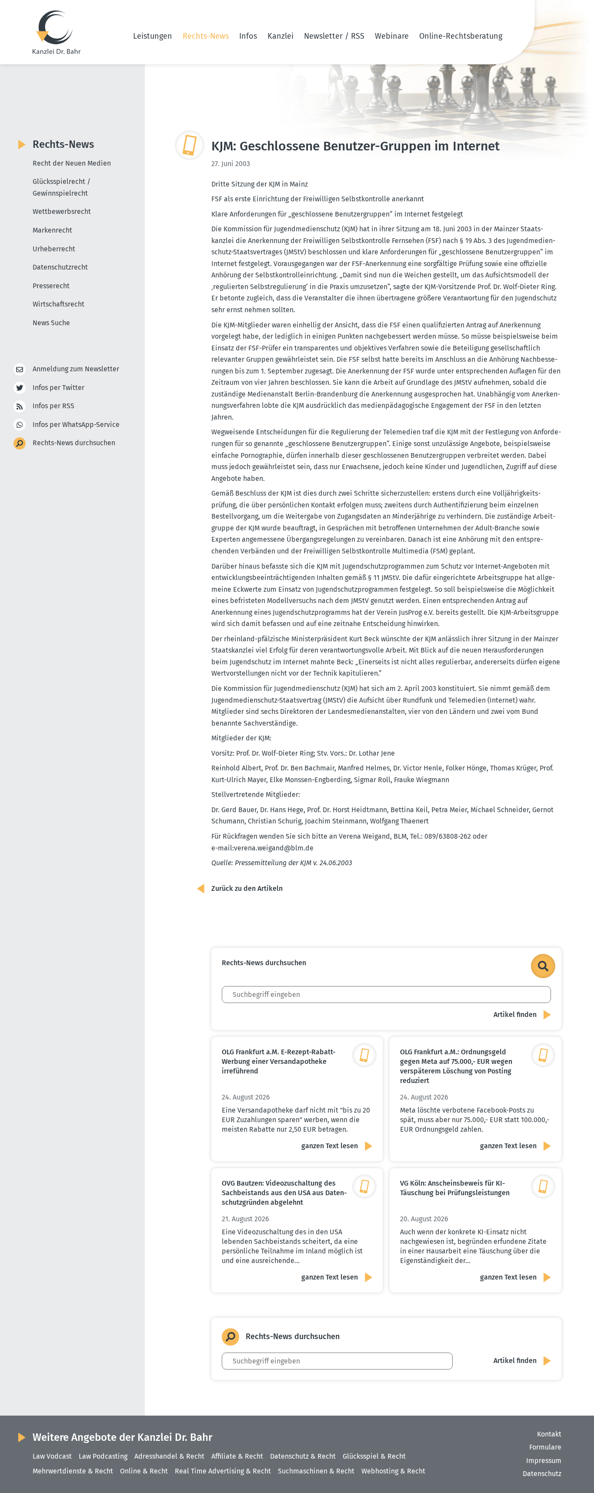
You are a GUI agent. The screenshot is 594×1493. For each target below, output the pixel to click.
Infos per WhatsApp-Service (76, 424)
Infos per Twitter (58, 387)
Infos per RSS (53, 406)
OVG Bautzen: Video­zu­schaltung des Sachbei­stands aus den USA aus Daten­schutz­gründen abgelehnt (284, 1192)
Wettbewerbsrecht (62, 211)
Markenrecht (52, 230)
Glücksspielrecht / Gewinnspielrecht (61, 187)
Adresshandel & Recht (169, 1456)
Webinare (392, 36)
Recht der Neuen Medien (72, 163)
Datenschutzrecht (60, 267)
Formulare (545, 1447)
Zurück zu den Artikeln (247, 888)
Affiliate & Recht (237, 1456)
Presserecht (51, 286)
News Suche (51, 323)
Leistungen (152, 36)
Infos (248, 36)
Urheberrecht (54, 249)
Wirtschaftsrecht (58, 304)
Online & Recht (144, 1471)
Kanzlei (280, 36)
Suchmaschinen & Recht (316, 1471)
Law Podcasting (103, 1456)
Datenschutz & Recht (303, 1456)
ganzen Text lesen (329, 1146)
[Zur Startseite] (56, 32)
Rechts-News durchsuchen (74, 443)
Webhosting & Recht (393, 1471)
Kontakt (549, 1434)
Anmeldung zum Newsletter (76, 369)
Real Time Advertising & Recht (223, 1471)
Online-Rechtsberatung (460, 36)
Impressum (543, 1460)
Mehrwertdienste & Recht (73, 1471)
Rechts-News (206, 36)
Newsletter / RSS (334, 36)
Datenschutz (542, 1474)
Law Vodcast (52, 1456)
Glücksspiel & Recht (374, 1456)
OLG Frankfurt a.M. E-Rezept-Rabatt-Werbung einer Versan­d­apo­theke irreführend (278, 1061)
